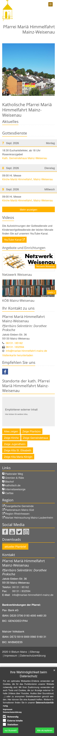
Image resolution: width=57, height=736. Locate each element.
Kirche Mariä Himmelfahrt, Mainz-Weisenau (27, 179)
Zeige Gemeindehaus (35, 438)
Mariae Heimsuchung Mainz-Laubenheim (29, 517)
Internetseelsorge (15, 489)
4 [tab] (32, 95)
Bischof (9, 481)
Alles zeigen (11, 431)
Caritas (9, 493)
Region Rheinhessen (17, 513)
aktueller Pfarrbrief (15, 546)
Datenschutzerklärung (33, 655)
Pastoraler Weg (14, 474)
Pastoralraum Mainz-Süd (19, 510)
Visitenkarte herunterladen (17, 355)
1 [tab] (19, 95)
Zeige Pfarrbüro (31, 431)
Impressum (11, 655)
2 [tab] (24, 95)
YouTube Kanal (12, 239)
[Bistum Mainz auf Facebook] (5, 532)
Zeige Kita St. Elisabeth (17, 450)
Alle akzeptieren (44, 730)
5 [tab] (37, 95)
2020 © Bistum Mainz (15, 651)
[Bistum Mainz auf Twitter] (19, 532)
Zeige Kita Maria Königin (18, 456)
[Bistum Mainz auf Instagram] (26, 532)
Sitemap (35, 651)
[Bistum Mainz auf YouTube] (12, 532)
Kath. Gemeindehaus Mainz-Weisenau (24, 158)
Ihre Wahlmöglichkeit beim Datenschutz (28, 674)
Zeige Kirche (11, 438)
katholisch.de (12, 485)
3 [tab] (28, 95)
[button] (5, 371)
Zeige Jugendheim (15, 444)
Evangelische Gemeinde (19, 506)
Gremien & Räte (14, 477)
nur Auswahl (11, 730)
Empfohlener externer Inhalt (21, 409)
